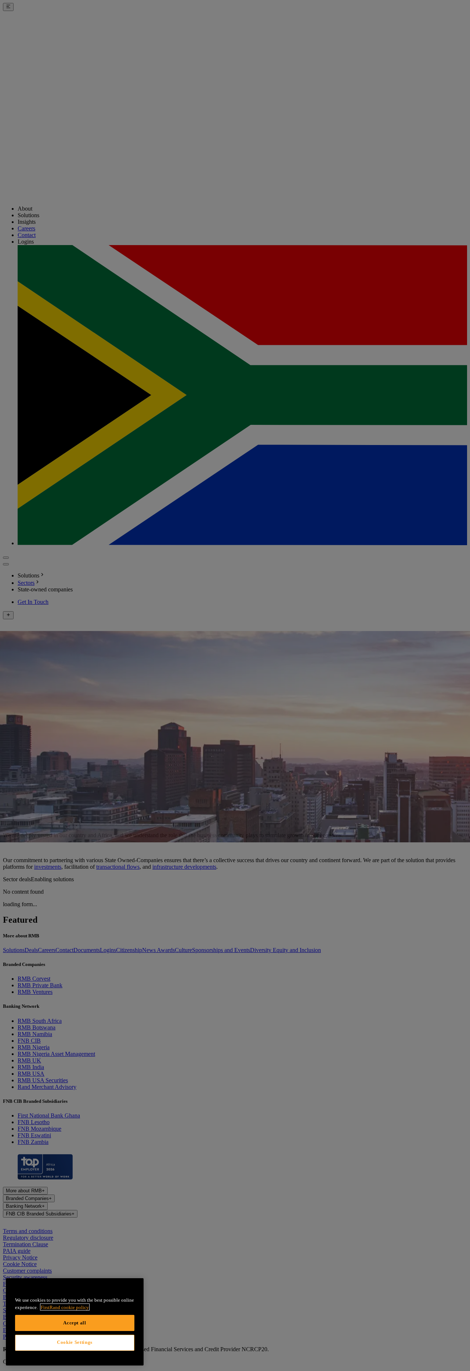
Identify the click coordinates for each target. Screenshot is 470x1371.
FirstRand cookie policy (65, 1307)
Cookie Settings (75, 1342)
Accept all (74, 1322)
